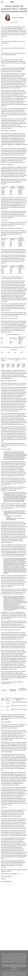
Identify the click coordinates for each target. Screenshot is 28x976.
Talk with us (19, 873)
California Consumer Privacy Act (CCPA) (11, 965)
